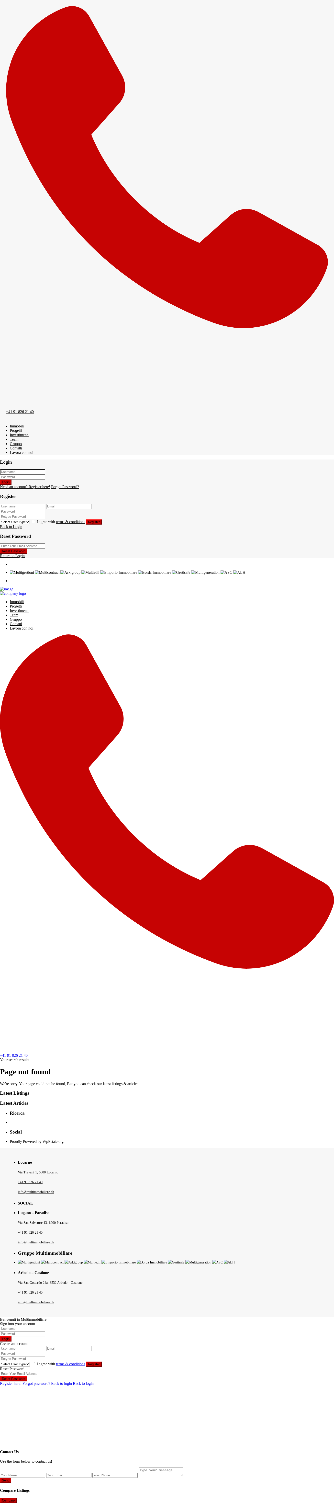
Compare (8, 1500)
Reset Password (13, 551)
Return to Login (12, 556)
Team (14, 439)
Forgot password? (36, 1383)
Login (6, 482)
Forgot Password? (65, 487)
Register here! (11, 1383)
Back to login (61, 1383)
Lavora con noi (21, 452)
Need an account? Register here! (25, 487)
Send (5, 1480)
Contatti (16, 448)
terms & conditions (70, 522)
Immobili (17, 426)
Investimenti (19, 435)
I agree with (61, 522)
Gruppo (16, 444)
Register (94, 522)
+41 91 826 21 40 (20, 412)
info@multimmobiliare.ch (36, 1192)
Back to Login (11, 527)
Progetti (16, 430)
